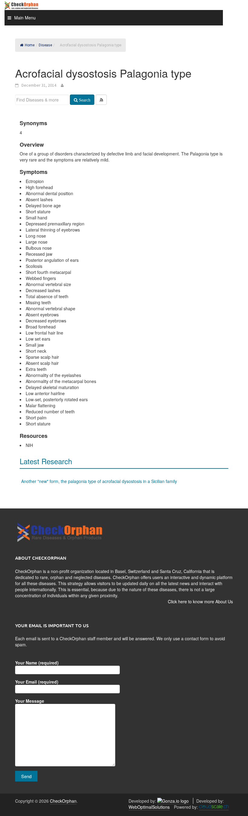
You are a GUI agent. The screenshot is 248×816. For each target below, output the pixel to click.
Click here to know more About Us (200, 601)
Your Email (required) (36, 682)
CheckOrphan (63, 801)
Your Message (29, 701)
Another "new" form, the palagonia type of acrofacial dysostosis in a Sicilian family (99, 481)
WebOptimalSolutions (149, 807)
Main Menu (25, 18)
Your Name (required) (37, 663)
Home (29, 45)
